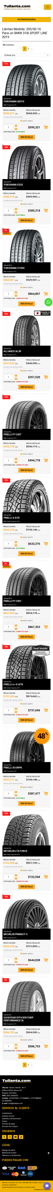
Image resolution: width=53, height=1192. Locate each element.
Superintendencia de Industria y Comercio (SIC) (18, 1187)
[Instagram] (10, 1137)
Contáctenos (7, 1113)
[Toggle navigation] (47, 7)
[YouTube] (15, 1137)
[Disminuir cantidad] (16, 129)
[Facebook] (4, 1137)
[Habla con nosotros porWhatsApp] (48, 302)
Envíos (4, 1121)
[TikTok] (21, 1137)
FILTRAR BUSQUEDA (27, 19)
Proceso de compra (10, 1126)
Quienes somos (8, 1116)
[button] (47, 1186)
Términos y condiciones (11, 1155)
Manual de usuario (9, 1153)
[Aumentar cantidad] (16, 126)
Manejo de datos (8, 1150)
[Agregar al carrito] (46, 127)
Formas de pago (8, 1124)
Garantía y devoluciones (11, 1119)
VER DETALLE (27, 137)
